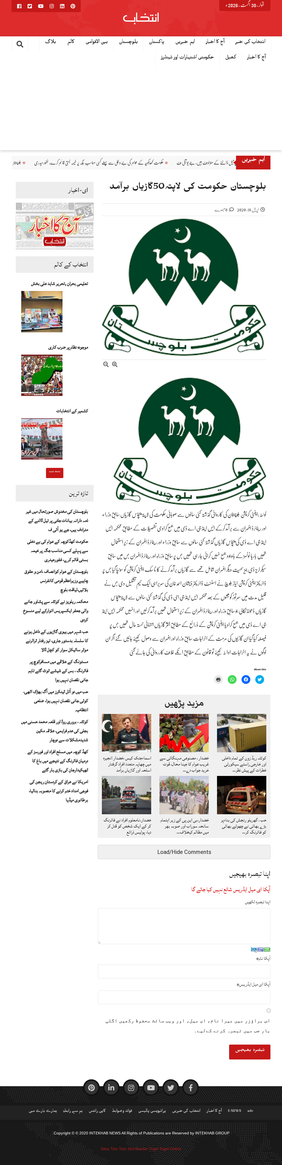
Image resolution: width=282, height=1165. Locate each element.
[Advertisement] (141, 108)
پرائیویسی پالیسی (152, 1111)
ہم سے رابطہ (73, 1111)
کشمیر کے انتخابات (72, 410)
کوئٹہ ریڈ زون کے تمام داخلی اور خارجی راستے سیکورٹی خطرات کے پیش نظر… (244, 764)
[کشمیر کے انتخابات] (42, 440)
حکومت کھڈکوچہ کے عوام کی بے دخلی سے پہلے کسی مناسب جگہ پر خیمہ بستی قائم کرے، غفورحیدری (149, 163)
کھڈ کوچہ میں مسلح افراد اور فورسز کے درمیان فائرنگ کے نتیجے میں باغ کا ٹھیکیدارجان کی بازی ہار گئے (58, 760)
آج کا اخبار (256, 58)
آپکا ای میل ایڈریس (253, 984)
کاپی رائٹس (97, 1111)
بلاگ (50, 43)
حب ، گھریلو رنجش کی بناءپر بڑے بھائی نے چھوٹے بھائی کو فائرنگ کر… (243, 826)
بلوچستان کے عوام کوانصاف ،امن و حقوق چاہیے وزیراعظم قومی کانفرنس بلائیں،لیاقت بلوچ (56, 580)
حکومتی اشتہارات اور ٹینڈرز (187, 58)
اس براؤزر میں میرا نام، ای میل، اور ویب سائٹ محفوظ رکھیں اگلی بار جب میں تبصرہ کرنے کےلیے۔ (187, 1025)
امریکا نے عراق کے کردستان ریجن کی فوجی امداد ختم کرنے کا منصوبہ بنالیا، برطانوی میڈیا (58, 790)
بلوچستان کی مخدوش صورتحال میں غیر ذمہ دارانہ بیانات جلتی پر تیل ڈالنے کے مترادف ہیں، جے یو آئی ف (57, 520)
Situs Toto (109, 1149)
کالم (71, 43)
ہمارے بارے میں (43, 1111)
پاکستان (156, 43)
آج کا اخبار (215, 43)
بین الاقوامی (97, 43)
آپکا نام (263, 958)
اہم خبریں (185, 43)
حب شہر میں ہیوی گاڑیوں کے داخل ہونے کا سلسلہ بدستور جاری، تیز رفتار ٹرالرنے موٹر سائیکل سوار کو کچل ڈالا (56, 640)
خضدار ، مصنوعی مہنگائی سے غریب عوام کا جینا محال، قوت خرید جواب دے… (184, 764)
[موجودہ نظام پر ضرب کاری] (42, 377)
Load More (54, 472)
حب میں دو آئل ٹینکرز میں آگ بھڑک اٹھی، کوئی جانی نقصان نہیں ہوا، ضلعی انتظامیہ (55, 700)
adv (250, 1111)
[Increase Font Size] (115, 365)
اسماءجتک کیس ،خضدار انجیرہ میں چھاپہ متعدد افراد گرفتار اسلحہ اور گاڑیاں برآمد (127, 764)
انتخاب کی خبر (250, 43)
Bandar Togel (146, 1149)
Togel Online (170, 1149)
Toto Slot (126, 1149)
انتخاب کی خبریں (186, 1111)
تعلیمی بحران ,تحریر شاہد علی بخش (59, 283)
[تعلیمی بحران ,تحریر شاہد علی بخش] (42, 313)
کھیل (230, 58)
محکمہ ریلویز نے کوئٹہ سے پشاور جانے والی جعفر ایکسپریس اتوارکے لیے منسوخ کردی (55, 610)
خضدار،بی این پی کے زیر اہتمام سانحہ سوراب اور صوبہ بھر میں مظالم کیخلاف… (185, 826)
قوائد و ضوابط (122, 1111)
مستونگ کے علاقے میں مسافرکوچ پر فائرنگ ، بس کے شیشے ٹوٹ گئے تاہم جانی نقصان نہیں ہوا (58, 670)
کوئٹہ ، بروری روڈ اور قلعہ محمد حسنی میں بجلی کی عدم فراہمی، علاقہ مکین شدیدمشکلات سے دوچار (54, 730)
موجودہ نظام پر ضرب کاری (68, 347)
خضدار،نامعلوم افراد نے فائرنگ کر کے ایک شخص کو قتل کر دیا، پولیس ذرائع (127, 826)
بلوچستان (128, 43)
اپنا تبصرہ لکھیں (257, 901)
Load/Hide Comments (184, 852)
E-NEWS (234, 1111)
